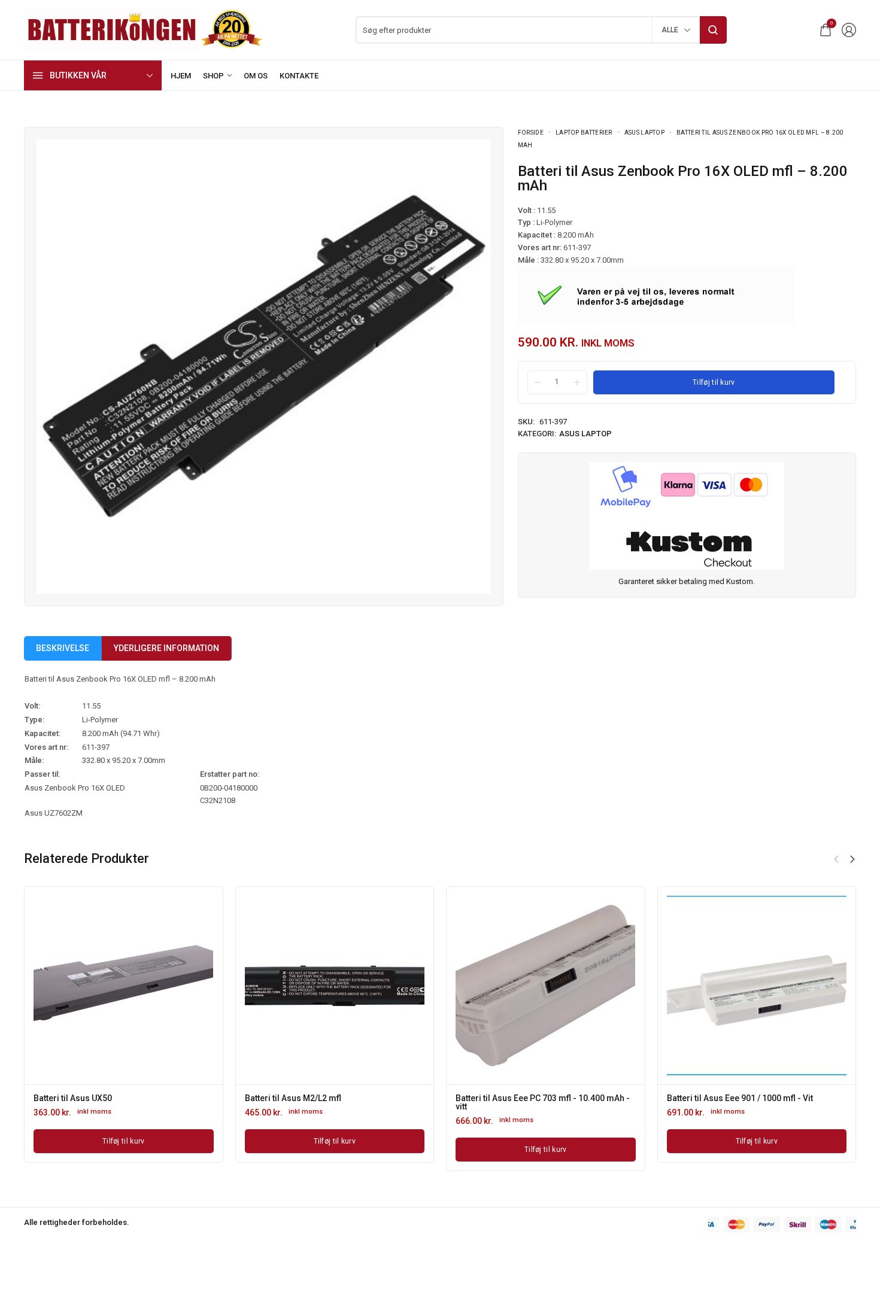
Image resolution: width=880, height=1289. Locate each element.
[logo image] (143, 29)
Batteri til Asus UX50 (73, 1098)
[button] (852, 859)
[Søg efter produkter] (713, 30)
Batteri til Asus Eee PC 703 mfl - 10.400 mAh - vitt (543, 1102)
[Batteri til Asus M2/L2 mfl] (334, 985)
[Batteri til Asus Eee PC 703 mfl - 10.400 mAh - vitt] (545, 985)
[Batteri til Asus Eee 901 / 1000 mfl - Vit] (756, 985)
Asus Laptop (644, 132)
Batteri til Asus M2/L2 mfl (293, 1098)
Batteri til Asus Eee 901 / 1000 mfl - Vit (740, 1098)
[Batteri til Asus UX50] (123, 985)
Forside (531, 132)
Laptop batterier (584, 132)
